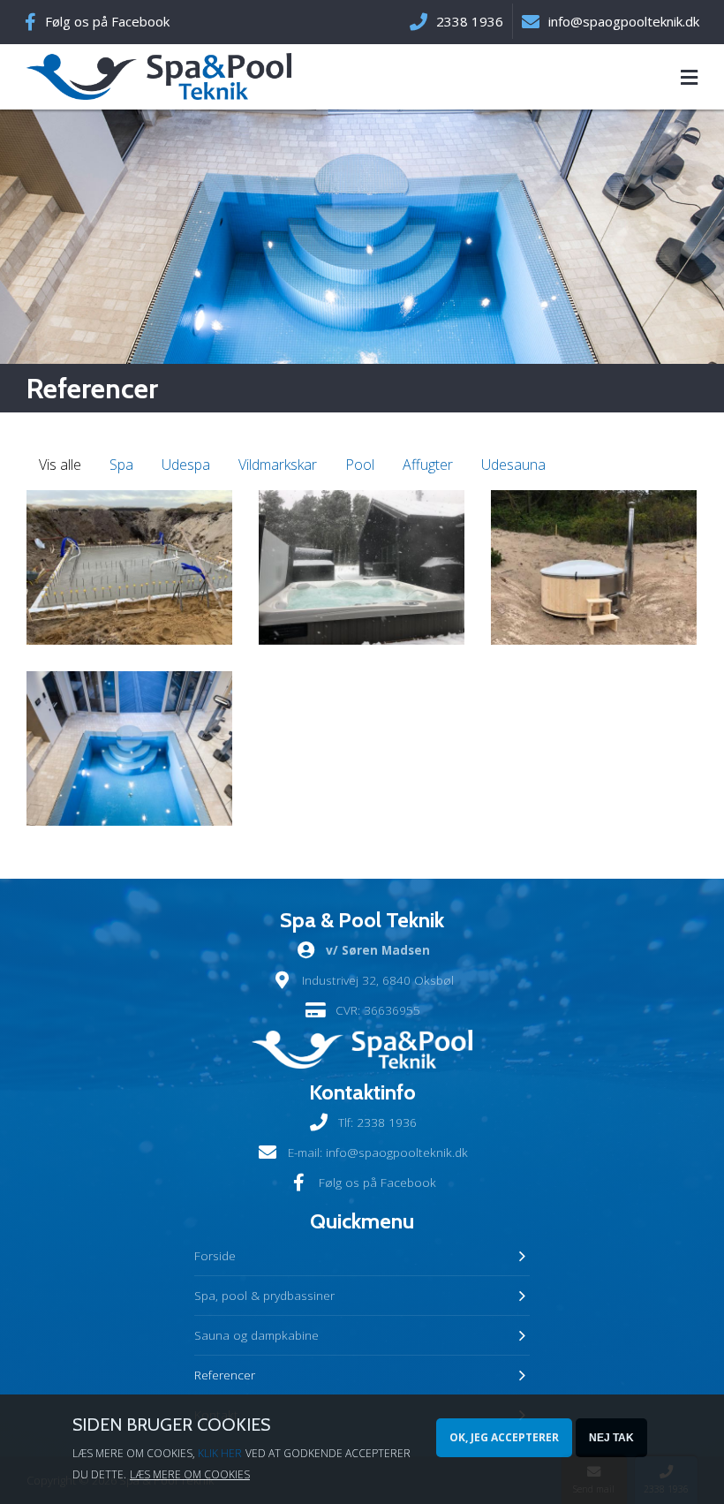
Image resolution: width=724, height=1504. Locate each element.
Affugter (428, 464)
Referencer (224, 1374)
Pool (359, 464)
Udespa (186, 464)
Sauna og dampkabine (256, 1334)
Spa (121, 464)
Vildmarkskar (277, 464)
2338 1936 (387, 1122)
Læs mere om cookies (190, 1474)
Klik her (220, 1453)
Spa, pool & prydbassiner (264, 1295)
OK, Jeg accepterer (504, 1437)
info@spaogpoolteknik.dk (397, 1152)
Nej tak (611, 1438)
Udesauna (513, 464)
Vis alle (60, 464)
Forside (215, 1255)
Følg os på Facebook (107, 21)
